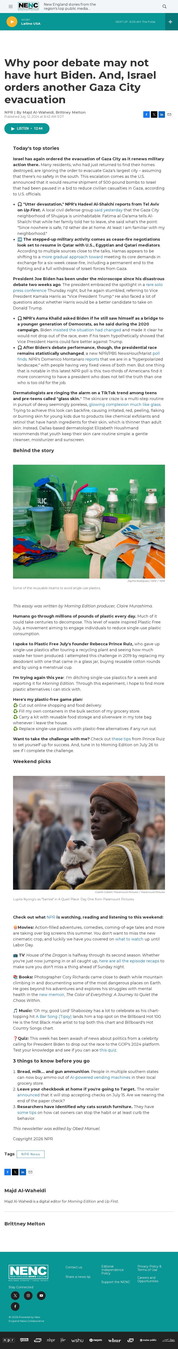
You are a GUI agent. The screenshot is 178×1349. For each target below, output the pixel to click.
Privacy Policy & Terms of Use (149, 1268)
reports (92, 359)
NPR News (30, 1154)
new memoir (51, 994)
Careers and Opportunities (147, 1279)
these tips (121, 739)
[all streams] (171, 21)
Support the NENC (115, 1282)
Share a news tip (78, 1277)
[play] (11, 21)
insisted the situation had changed (87, 330)
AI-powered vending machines (100, 1077)
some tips (26, 1112)
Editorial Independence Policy (112, 1270)
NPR (51, 917)
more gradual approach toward (72, 257)
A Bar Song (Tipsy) (54, 1016)
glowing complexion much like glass (125, 404)
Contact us (74, 1267)
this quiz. (108, 1050)
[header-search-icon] (164, 6)
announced (28, 1095)
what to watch (129, 939)
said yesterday (108, 210)
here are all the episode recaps (129, 961)
